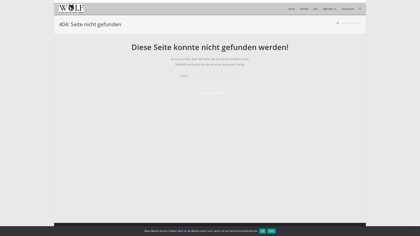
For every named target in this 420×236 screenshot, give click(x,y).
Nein (271, 231)
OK (262, 231)
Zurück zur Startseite (210, 92)
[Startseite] (338, 23)
